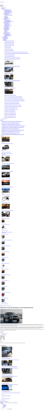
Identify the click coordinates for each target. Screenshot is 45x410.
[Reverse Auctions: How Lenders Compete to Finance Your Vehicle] (12, 57)
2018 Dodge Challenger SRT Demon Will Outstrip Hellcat (7, 210)
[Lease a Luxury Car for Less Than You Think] (6, 149)
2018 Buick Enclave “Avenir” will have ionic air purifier (7, 143)
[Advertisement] (8, 3)
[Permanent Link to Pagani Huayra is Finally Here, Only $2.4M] (3, 249)
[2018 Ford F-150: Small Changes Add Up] (6, 216)
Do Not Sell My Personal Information (4, 401)
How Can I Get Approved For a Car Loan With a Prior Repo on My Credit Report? (14, 100)
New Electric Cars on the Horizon (4, 286)
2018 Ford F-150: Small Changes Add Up (6, 218)
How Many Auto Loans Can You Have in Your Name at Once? (11, 103)
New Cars (3, 177)
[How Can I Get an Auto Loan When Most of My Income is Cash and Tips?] (13, 96)
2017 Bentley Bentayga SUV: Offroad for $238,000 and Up (7, 171)
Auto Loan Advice (4, 232)
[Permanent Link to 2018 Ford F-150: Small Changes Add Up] (3, 278)
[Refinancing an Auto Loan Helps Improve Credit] (10, 113)
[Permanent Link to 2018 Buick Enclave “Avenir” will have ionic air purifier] (3, 222)
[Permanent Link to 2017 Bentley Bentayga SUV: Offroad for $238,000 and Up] (3, 243)
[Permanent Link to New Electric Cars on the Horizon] (3, 284)
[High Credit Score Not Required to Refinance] (9, 110)
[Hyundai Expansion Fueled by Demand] (9, 43)
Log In (2, 407)
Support (4, 406)
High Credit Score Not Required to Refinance (9, 111)
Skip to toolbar (2, 403)
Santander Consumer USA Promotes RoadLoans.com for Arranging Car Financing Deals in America (16, 53)
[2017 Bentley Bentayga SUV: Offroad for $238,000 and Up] (6, 169)
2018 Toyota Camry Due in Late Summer (6, 202)
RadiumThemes (15, 402)
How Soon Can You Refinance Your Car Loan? (10, 117)
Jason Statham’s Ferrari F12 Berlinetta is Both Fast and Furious (12, 80)
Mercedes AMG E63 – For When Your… (5, 257)
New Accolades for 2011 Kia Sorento (8, 50)
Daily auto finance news (4, 333)
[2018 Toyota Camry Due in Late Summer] (6, 200)
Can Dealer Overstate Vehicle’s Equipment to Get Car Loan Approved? (13, 106)
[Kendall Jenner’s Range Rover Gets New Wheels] (8, 93)
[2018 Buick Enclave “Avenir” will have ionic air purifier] (6, 141)
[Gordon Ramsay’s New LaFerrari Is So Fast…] (8, 86)
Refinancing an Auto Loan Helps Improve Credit (10, 114)
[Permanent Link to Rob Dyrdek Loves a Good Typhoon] (3, 301)
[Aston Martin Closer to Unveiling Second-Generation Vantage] (6, 161)
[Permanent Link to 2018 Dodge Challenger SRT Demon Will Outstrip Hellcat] (3, 272)
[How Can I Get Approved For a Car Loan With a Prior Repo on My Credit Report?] (14, 99)
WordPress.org (4, 405)
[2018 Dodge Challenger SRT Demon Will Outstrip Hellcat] (6, 208)
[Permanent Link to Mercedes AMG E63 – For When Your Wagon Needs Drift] (3, 255)
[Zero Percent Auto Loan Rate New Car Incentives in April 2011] (8, 64)
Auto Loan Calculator (4, 228)
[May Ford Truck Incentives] (7, 46)
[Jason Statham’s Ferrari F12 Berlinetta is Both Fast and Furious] (8, 79)
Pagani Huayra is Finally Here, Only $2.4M (5, 251)
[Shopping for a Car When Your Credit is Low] (7, 153)
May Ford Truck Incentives (7, 47)
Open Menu (2, 6)
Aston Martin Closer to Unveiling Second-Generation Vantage (8, 163)
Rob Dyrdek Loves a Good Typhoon (8, 73)
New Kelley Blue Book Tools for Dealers (9, 42)
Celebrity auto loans (4, 302)
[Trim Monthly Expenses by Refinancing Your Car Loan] (10, 107)
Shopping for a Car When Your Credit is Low (6, 155)
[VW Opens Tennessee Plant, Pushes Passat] (9, 54)
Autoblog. (3, 331)
